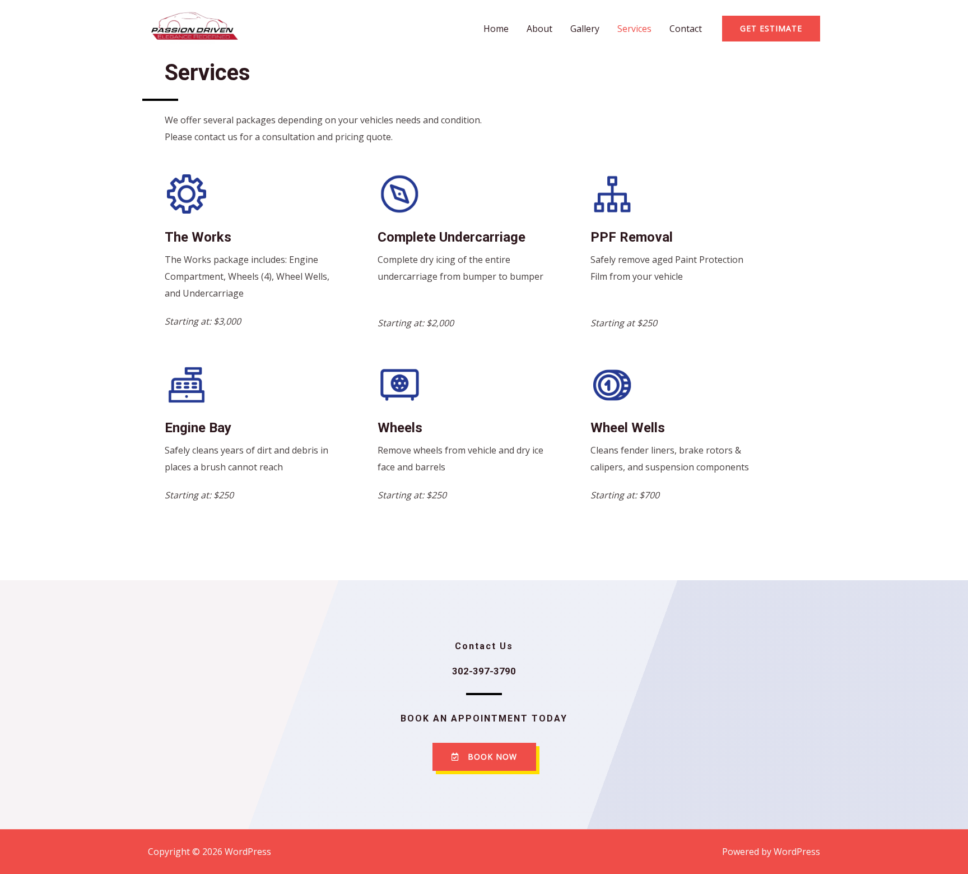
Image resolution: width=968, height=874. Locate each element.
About (539, 28)
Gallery (584, 28)
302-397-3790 (484, 671)
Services (634, 28)
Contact (685, 28)
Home (496, 28)
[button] (484, 757)
